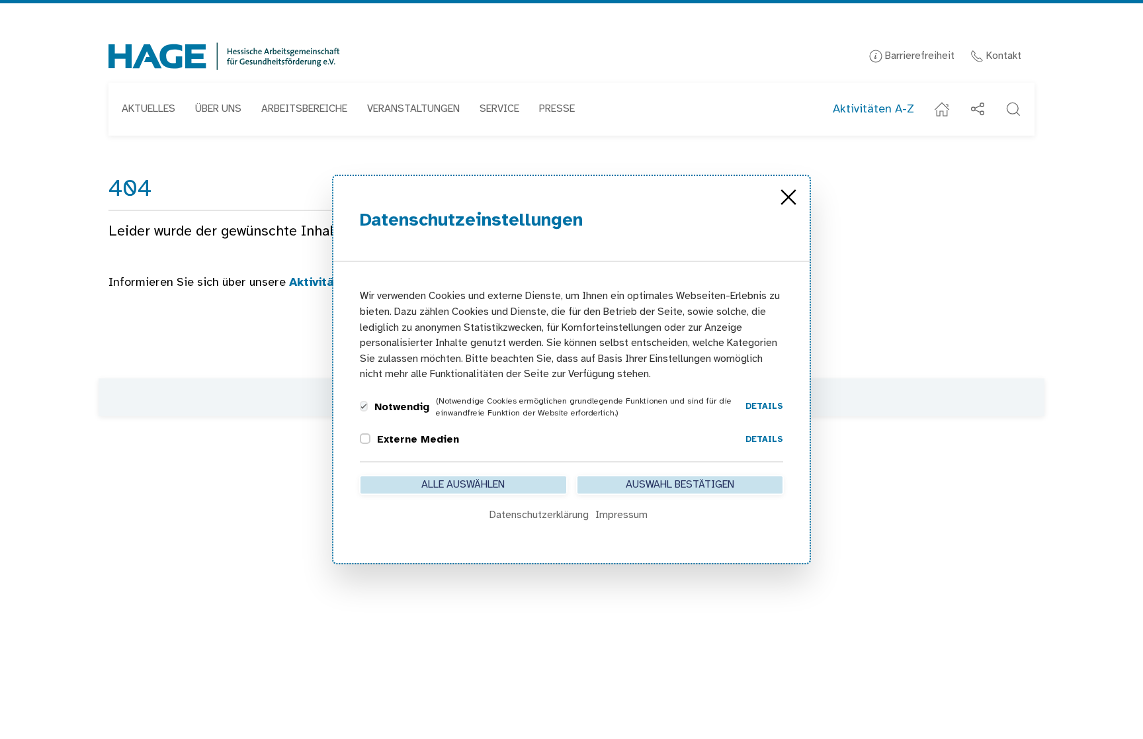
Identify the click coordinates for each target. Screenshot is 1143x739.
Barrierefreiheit (918, 56)
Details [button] (764, 406)
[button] (1013, 109)
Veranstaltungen (413, 108)
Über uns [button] (218, 108)
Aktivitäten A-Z (873, 109)
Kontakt (1002, 56)
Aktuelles (148, 108)
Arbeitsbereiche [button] (304, 108)
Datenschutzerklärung (539, 515)
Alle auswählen (463, 484)
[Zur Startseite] (224, 56)
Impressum (621, 515)
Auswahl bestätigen (680, 484)
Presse (557, 108)
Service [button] (499, 108)
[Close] (788, 197)
